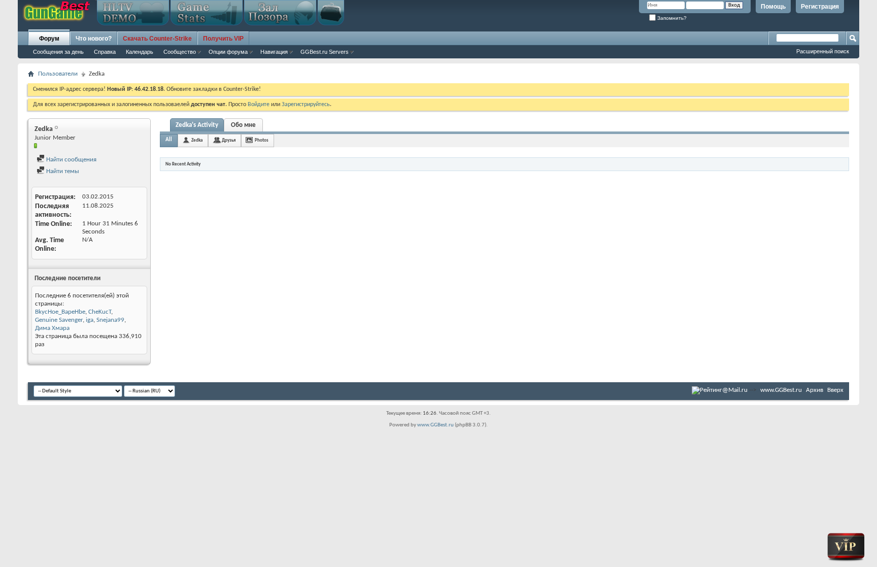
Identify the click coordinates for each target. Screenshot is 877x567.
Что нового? (94, 38)
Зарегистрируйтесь (306, 105)
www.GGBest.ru (781, 390)
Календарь (139, 52)
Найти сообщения (70, 159)
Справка (105, 52)
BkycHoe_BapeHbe (60, 312)
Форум (49, 38)
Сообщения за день (58, 52)
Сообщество (179, 52)
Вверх (835, 390)
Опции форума (228, 52)
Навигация (274, 52)
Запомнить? (671, 18)
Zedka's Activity (197, 125)
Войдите (258, 105)
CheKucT (99, 312)
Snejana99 (110, 320)
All (168, 140)
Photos (261, 140)
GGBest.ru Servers (324, 52)
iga (89, 320)
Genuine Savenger (59, 320)
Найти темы (62, 171)
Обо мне (243, 125)
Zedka (197, 140)
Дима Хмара (52, 328)
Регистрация (820, 6)
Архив (814, 390)
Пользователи (58, 74)
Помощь (773, 6)
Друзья (228, 140)
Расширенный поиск (822, 51)
